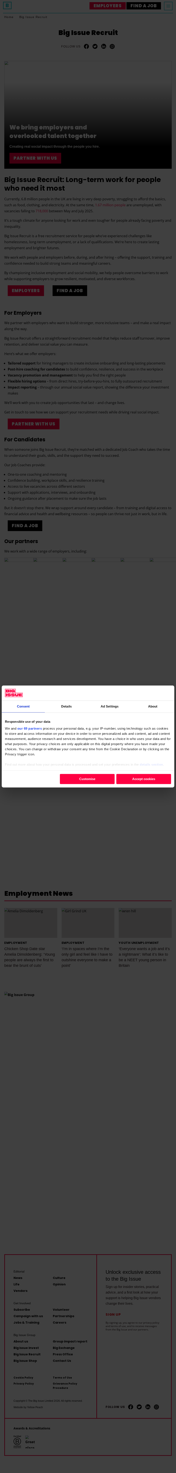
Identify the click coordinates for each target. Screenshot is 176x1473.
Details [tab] (66, 706)
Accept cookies (143, 779)
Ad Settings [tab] (109, 706)
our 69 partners (29, 728)
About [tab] (153, 706)
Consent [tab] (23, 706)
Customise (87, 779)
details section (151, 764)
